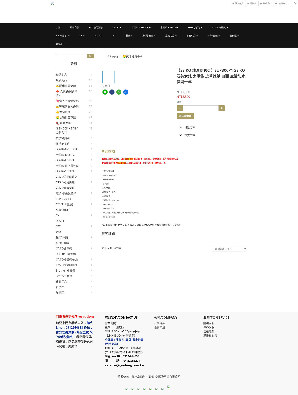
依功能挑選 (63, 144)
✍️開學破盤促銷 (66, 86)
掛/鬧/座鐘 (148, 35)
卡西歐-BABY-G (168, 27)
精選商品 (61, 75)
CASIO (116, 27)
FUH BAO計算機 (66, 254)
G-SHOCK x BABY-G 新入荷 (67, 130)
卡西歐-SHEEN (65, 171)
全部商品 (112, 56)
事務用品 (191, 35)
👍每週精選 (63, 112)
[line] (105, 92)
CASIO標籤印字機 (66, 265)
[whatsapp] (118, 92)
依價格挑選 (63, 138)
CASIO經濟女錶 (65, 188)
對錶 (128, 35)
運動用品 (170, 35)
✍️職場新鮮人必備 (67, 106)
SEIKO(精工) (194, 27)
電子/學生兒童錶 (66, 193)
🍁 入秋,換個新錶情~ (66, 93)
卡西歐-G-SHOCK (140, 27)
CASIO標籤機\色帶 (67, 259)
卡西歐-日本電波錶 (67, 166)
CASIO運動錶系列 (66, 177)
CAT (114, 35)
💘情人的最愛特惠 (67, 101)
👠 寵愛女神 (63, 123)
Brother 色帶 (64, 276)
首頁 (58, 27)
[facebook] (112, 92)
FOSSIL (98, 35)
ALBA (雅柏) (62, 35)
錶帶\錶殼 (213, 35)
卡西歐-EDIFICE (65, 160)
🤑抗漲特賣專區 (66, 117)
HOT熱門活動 (96, 27)
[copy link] (125, 92)
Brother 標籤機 (65, 270)
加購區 (59, 43)
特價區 (233, 35)
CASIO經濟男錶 (65, 182)
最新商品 (74, 27)
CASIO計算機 (64, 248)
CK (81, 35)
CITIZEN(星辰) (219, 27)
